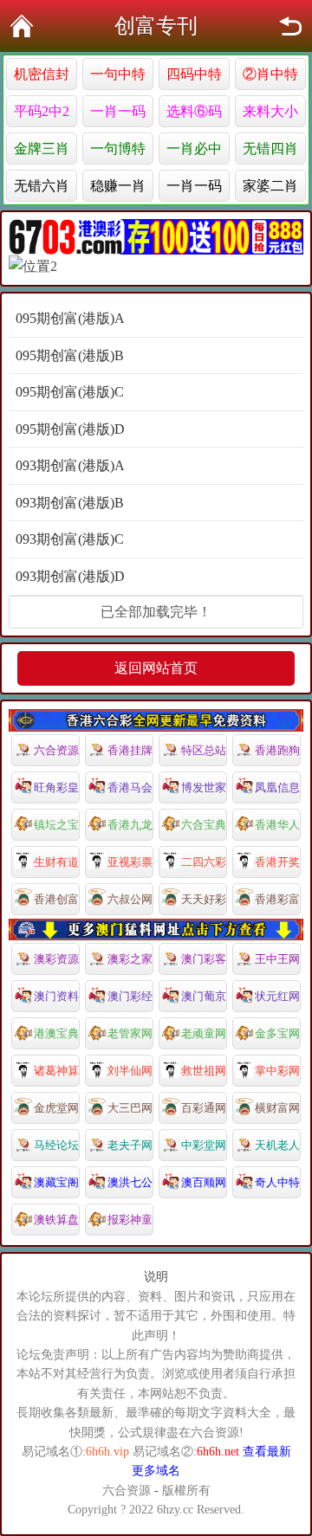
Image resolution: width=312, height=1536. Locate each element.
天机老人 (277, 1145)
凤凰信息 (277, 787)
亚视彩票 (130, 861)
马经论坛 (56, 1145)
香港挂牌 (130, 750)
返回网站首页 (156, 668)
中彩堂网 (203, 1145)
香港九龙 (130, 824)
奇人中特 (277, 1182)
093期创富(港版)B (70, 502)
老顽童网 (203, 1033)
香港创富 (56, 899)
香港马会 (130, 787)
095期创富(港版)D (70, 429)
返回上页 (290, 26)
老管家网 (130, 1033)
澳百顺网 (203, 1182)
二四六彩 (203, 861)
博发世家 (203, 787)
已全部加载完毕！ (156, 611)
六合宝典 (203, 824)
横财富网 (277, 1107)
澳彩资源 (56, 958)
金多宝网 (277, 1033)
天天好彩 (203, 899)
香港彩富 (277, 899)
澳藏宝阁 (56, 1182)
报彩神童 (130, 1219)
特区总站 (203, 750)
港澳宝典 (56, 1033)
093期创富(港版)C (70, 539)
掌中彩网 (277, 1070)
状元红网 (277, 996)
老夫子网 (130, 1145)
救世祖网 (203, 1070)
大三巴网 (130, 1107)
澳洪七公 (130, 1182)
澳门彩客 (203, 958)
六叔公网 (130, 899)
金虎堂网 (56, 1107)
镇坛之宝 (56, 824)
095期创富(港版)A (70, 318)
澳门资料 (56, 996)
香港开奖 (277, 861)
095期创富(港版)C (70, 391)
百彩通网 (203, 1107)
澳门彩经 (130, 996)
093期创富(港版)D (70, 576)
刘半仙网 (130, 1070)
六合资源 (56, 750)
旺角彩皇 (56, 787)
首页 (22, 26)
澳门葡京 (203, 996)
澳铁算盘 (56, 1219)
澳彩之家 (130, 958)
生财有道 (56, 861)
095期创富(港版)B (70, 355)
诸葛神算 (56, 1070)
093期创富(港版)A (70, 465)
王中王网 (277, 958)
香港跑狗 (277, 750)
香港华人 (277, 824)
